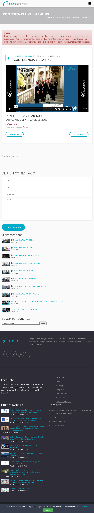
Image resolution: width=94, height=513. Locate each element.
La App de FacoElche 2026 (20, 489)
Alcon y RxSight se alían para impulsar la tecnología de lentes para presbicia (25, 411)
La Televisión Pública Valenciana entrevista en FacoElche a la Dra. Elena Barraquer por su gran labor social (27, 472)
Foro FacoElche (62, 394)
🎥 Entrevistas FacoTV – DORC (22, 271)
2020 (67, 17)
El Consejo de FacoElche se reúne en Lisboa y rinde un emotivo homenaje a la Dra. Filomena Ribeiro (27, 429)
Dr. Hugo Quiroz (12, 156)
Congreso (60, 389)
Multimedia (60, 398)
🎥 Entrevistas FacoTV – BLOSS (22, 240)
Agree (48, 510)
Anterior (15, 134)
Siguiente (78, 134)
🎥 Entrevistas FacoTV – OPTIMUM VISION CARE (29, 286)
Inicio (61, 17)
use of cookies (81, 506)
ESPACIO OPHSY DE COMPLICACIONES (25, 309)
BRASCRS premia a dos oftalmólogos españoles (24, 446)
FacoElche (60, 377)
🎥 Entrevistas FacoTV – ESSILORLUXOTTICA (27, 278)
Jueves (24, 56)
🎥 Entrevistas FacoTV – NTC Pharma (25, 294)
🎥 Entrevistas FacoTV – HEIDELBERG (25, 255)
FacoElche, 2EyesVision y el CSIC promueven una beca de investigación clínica (27, 481)
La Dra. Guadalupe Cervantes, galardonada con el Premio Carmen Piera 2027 (27, 438)
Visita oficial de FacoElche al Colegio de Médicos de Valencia (25, 463)
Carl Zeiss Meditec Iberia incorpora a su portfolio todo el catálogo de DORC (25, 419)
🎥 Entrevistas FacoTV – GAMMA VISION (26, 263)
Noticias (59, 381)
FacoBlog (59, 385)
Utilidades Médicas (63, 402)
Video (30, 56)
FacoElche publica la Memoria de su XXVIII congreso (26, 454)
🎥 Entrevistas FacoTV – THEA (22, 248)
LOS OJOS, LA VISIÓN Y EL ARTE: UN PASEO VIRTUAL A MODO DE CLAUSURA (39, 301)
